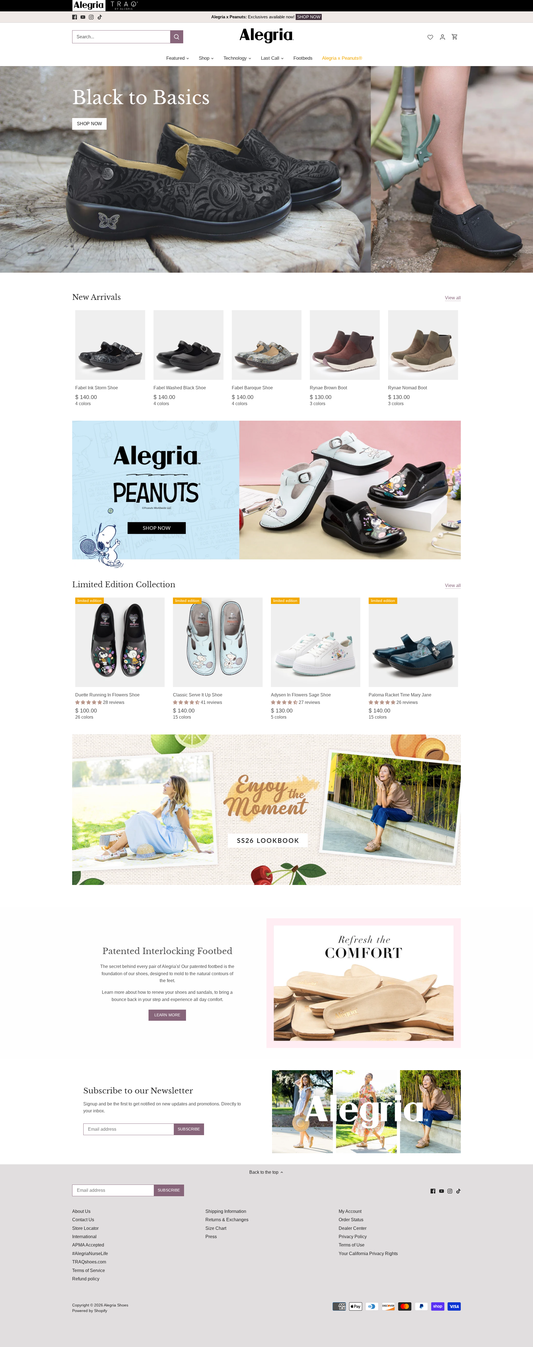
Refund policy (85, 1278)
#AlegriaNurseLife (90, 1253)
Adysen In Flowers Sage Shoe (301, 695)
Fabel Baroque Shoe (252, 387)
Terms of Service (88, 1270)
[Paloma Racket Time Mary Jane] (413, 642)
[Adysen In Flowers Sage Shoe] (315, 642)
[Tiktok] (99, 17)
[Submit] (176, 37)
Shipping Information (225, 1211)
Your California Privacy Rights (368, 1253)
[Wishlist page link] (430, 36)
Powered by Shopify (89, 1310)
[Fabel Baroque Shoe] (267, 345)
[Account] (442, 36)
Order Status (351, 1219)
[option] (266, 17)
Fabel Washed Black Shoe (180, 387)
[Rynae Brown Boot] (345, 345)
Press (211, 1236)
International (84, 1236)
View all (453, 297)
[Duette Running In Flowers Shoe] (120, 642)
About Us (81, 1211)
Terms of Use (351, 1245)
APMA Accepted (88, 1245)
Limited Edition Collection (123, 584)
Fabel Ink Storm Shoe (96, 387)
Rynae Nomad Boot (407, 387)
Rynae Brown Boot (328, 387)
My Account (350, 1211)
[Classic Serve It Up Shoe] (217, 642)
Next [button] (421, 17)
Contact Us (83, 1219)
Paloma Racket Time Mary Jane (400, 695)
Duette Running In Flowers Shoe (107, 695)
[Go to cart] (454, 36)
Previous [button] (111, 17)
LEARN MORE (167, 1015)
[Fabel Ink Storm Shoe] (110, 345)
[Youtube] (83, 17)
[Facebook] (74, 17)
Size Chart (215, 1228)
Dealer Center (352, 1228)
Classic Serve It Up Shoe (197, 695)
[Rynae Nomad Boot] (423, 345)
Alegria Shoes (116, 1305)
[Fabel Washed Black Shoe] (188, 345)
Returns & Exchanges (226, 1219)
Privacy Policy (353, 1236)
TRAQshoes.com (89, 1262)
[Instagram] (91, 17)
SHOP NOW (301, 16)
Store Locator (85, 1228)
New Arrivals (96, 297)
